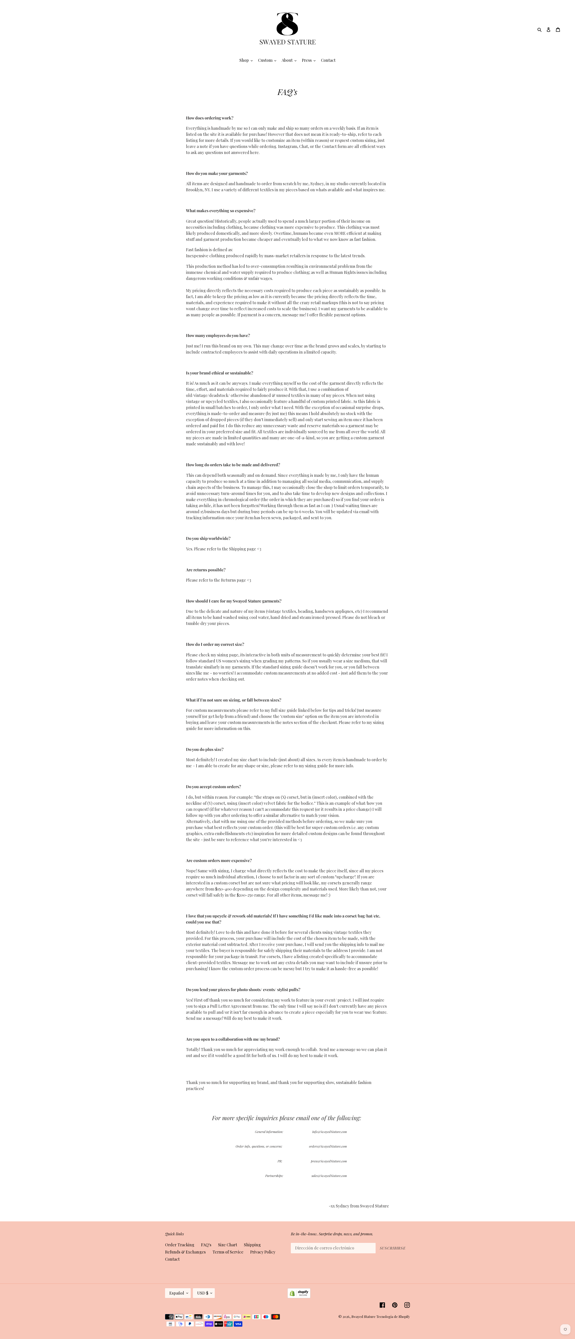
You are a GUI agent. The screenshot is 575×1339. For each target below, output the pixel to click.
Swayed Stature (364, 1316)
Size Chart (227, 1244)
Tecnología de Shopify (393, 1316)
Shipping (252, 1244)
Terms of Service (227, 1252)
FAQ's (206, 1244)
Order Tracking (179, 1244)
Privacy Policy (262, 1252)
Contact (172, 1259)
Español (176, 1293)
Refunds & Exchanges (185, 1252)
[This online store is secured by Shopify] (299, 1296)
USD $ (202, 1293)
